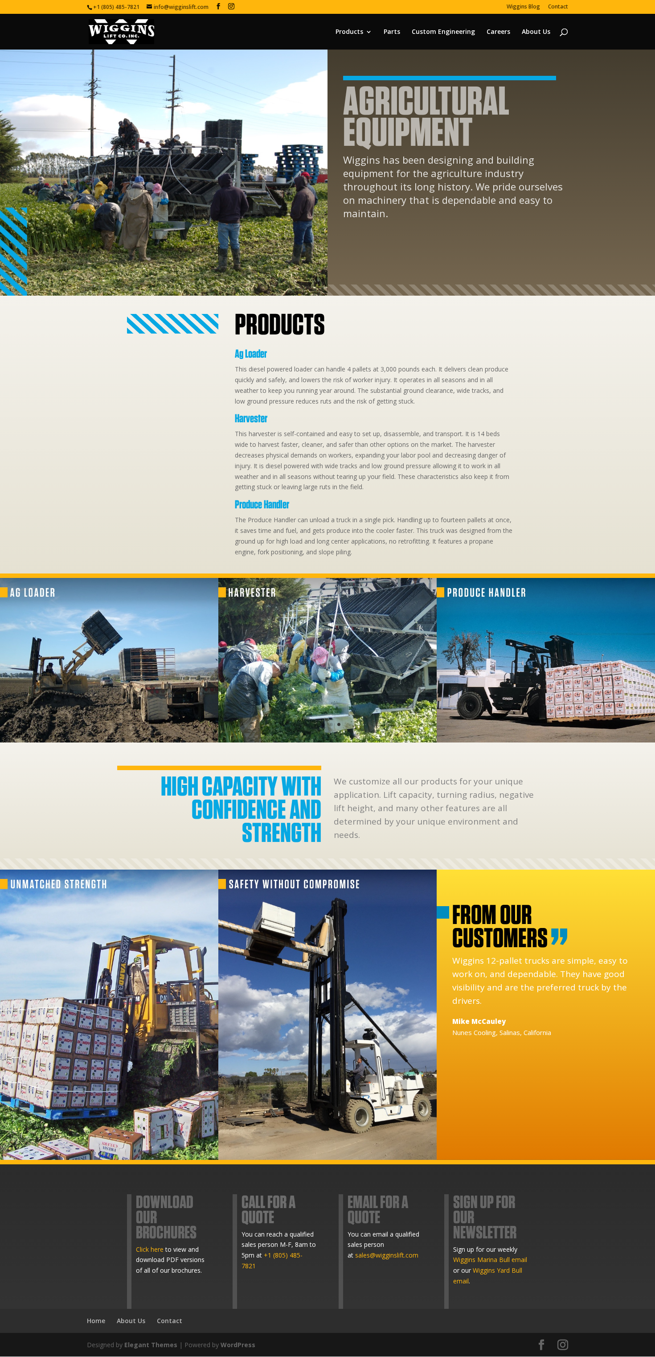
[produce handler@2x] (546, 740)
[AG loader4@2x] (109, 740)
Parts (392, 32)
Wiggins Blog (523, 7)
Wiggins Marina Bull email (490, 1259)
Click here (150, 1249)
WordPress (238, 1345)
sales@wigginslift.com (386, 1255)
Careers (498, 32)
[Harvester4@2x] (327, 740)
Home (96, 1320)
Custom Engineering (443, 32)
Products (349, 32)
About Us (536, 32)
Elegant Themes (150, 1345)
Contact (558, 7)
